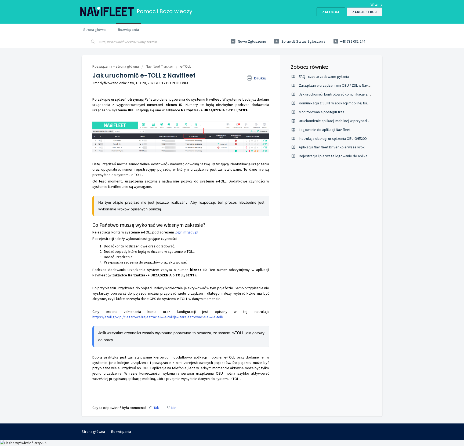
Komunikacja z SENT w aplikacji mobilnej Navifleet (338, 103)
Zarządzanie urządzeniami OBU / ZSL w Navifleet (337, 85)
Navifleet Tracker (159, 66)
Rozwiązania (128, 29)
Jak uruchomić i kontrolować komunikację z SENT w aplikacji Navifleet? (354, 94)
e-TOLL (185, 66)
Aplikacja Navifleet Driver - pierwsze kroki (332, 147)
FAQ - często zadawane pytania (324, 76)
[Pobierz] (222, 155)
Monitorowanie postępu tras (321, 111)
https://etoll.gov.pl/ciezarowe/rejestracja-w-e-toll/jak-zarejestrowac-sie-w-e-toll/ (157, 317)
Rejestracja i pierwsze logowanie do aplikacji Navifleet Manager (350, 155)
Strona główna (95, 29)
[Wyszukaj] (93, 42)
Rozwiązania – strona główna (116, 66)
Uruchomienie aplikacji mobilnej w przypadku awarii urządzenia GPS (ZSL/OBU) (361, 120)
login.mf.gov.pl (186, 232)
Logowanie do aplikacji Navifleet (324, 129)
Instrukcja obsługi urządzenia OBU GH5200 (333, 138)
